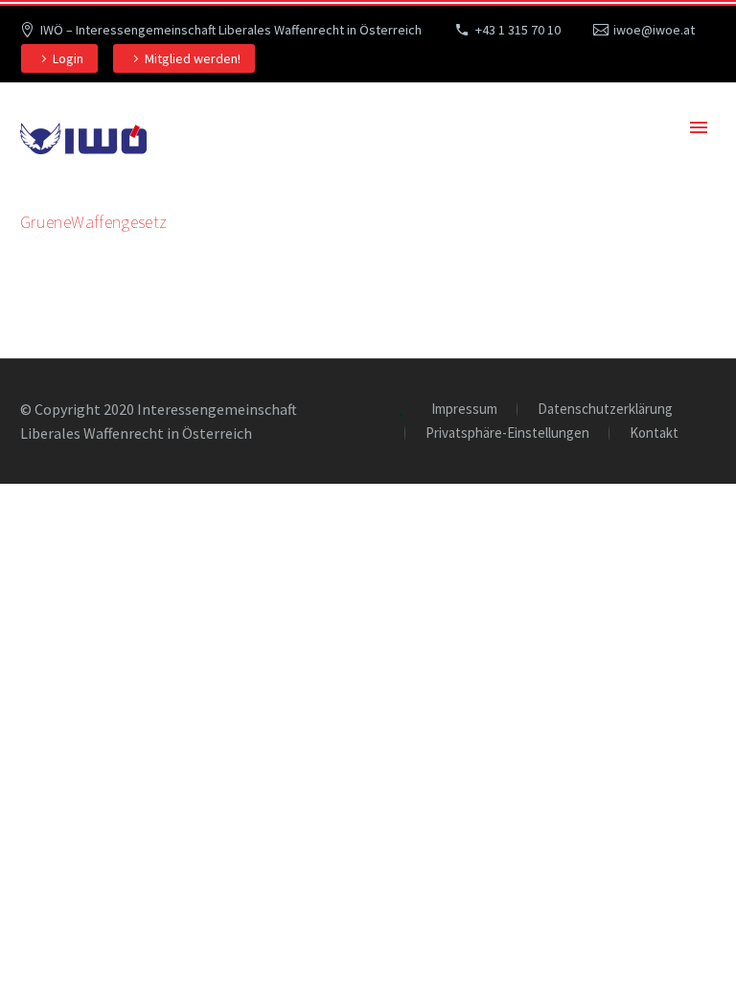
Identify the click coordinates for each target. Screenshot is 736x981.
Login (68, 58)
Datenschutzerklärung (605, 409)
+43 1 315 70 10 (518, 29)
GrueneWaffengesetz (93, 222)
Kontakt (654, 433)
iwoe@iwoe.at (654, 29)
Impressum (464, 409)
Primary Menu (698, 127)
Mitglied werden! (193, 58)
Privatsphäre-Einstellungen (507, 433)
